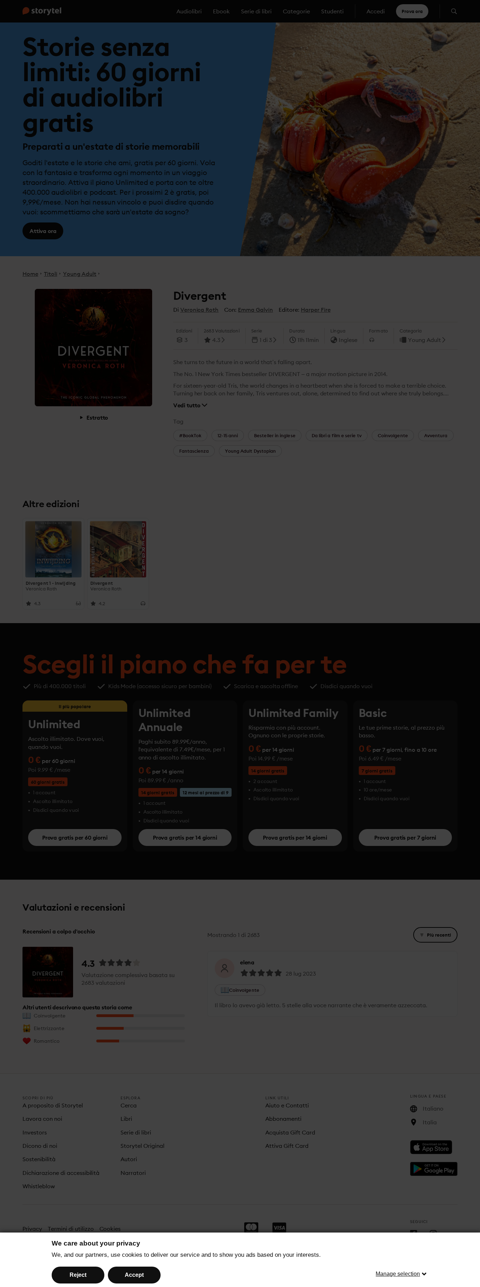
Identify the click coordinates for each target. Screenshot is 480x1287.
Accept (134, 1275)
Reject (78, 1275)
